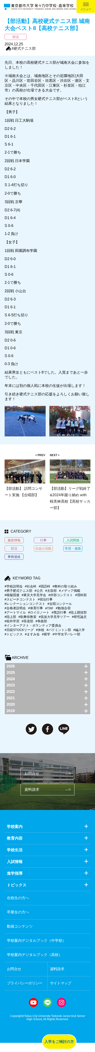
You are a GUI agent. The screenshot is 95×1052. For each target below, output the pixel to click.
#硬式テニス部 (24, 48)
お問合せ (31, 773)
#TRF (49, 608)
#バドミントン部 (59, 630)
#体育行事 (35, 608)
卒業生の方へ (18, 912)
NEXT (53, 455)
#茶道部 (27, 621)
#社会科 (30, 586)
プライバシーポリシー (24, 983)
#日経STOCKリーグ (19, 630)
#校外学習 (12, 621)
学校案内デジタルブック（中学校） (36, 940)
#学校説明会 (14, 586)
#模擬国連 (12, 595)
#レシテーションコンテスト (25, 604)
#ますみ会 (32, 634)
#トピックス (14, 634)
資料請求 (31, 789)
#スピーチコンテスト (20, 599)
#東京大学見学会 (34, 595)
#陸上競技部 (78, 612)
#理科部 (81, 595)
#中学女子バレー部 (66, 634)
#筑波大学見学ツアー (54, 617)
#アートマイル (15, 612)
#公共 (39, 590)
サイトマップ (60, 983)
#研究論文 (79, 617)
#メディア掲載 (69, 590)
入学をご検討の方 (59, 1042)
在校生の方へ (18, 898)
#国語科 (44, 586)
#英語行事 (59, 612)
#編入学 (79, 630)
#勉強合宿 (63, 608)
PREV (41, 455)
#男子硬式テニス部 (18, 590)
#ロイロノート (38, 612)
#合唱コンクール (60, 604)
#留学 (46, 634)
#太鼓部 (51, 590)
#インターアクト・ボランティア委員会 (33, 625)
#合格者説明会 (15, 608)
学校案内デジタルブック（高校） (34, 955)
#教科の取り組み (65, 586)
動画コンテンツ (20, 926)
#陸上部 (10, 617)
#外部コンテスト (60, 595)
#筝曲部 (41, 621)
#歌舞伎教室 (27, 617)
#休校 (40, 630)
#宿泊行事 (45, 599)
